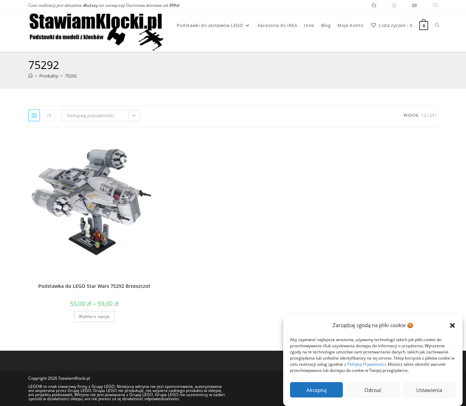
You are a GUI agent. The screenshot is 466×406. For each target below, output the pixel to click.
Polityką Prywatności (366, 364)
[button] (452, 325)
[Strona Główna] (30, 76)
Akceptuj (316, 390)
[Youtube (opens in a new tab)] (414, 5)
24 (431, 115)
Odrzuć (372, 390)
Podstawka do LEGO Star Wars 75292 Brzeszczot (94, 286)
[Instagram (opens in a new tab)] (394, 5)
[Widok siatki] (34, 115)
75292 (71, 76)
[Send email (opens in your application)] (431, 5)
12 (423, 115)
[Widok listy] (49, 115)
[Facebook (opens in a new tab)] (374, 5)
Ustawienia (429, 390)
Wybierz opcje (94, 316)
